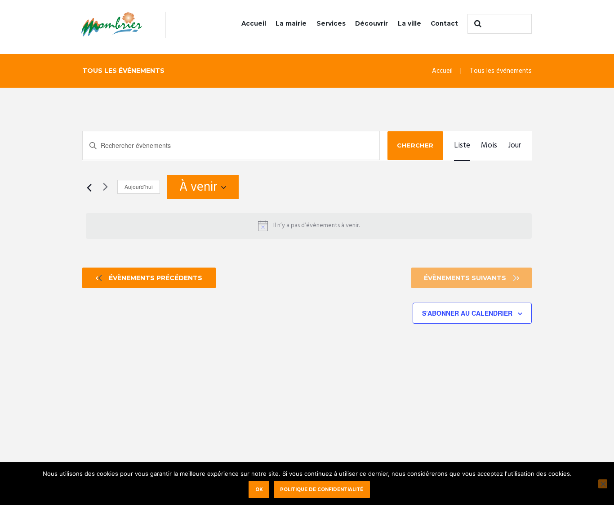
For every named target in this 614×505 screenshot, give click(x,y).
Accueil (253, 23)
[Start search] (476, 24)
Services (331, 23)
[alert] (309, 225)
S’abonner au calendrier (467, 312)
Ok (259, 489)
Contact (444, 23)
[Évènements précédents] (87, 186)
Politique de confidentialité (321, 489)
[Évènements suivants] (105, 186)
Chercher (415, 145)
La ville (409, 23)
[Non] (602, 483)
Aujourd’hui (139, 186)
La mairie (291, 23)
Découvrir (371, 23)
